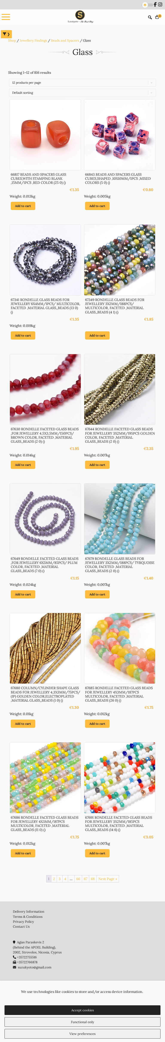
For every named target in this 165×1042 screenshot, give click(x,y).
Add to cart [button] (23, 206)
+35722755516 (27, 957)
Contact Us (21, 926)
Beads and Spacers (65, 40)
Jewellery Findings (33, 40)
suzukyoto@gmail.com (34, 967)
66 (78, 879)
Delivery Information (28, 911)
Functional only (82, 1022)
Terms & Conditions (28, 917)
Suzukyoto (80, 17)
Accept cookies (82, 1010)
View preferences (82, 1034)
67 (85, 879)
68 (93, 879)
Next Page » (107, 879)
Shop (12, 40)
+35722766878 (27, 962)
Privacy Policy (23, 922)
